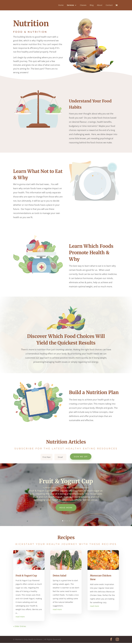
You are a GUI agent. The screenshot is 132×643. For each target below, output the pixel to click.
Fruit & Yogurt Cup (66, 481)
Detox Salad (59, 575)
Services (70, 5)
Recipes (75, 487)
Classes (83, 5)
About (99, 5)
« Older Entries (19, 626)
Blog (92, 5)
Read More (66, 508)
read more (20, 616)
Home (61, 5)
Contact (109, 5)
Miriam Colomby (51, 487)
